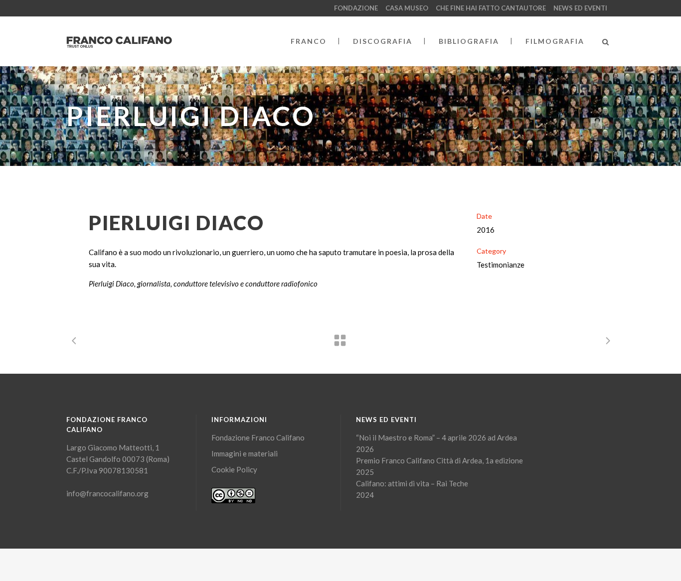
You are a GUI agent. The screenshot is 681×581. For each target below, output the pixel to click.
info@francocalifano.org (107, 493)
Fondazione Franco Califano (258, 437)
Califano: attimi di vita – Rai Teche (412, 483)
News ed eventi (580, 8)
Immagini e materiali (244, 453)
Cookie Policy (234, 469)
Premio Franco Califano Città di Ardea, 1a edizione (439, 460)
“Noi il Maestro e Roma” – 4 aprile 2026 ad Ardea (436, 437)
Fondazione (356, 8)
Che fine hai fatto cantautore (491, 8)
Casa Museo (406, 8)
